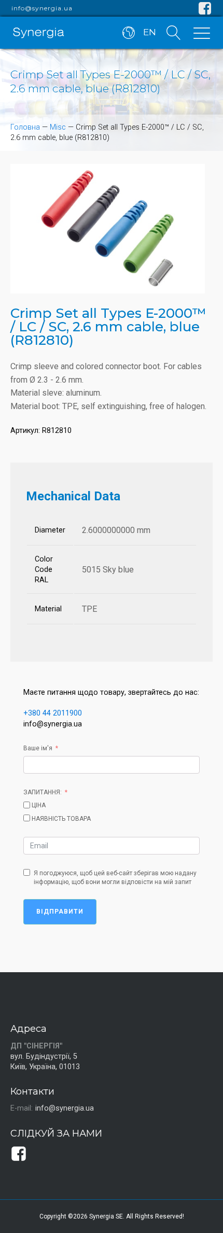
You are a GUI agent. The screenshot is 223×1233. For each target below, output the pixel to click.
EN (149, 32)
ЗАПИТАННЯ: (42, 792)
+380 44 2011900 (52, 713)
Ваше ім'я (37, 748)
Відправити (59, 911)
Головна (25, 127)
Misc (58, 127)
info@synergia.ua (42, 8)
